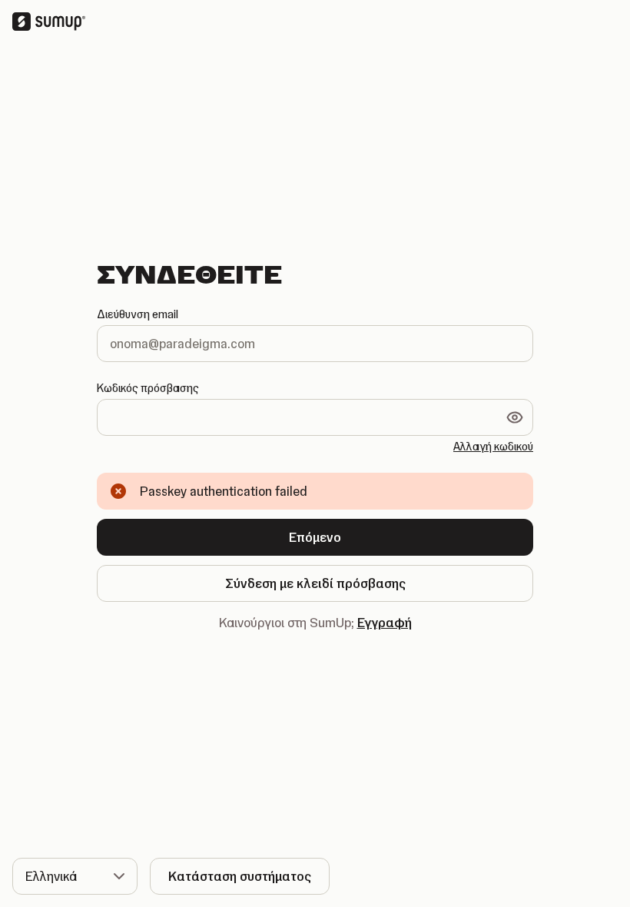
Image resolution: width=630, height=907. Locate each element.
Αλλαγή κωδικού (493, 447)
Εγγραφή (384, 622)
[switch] (515, 417)
